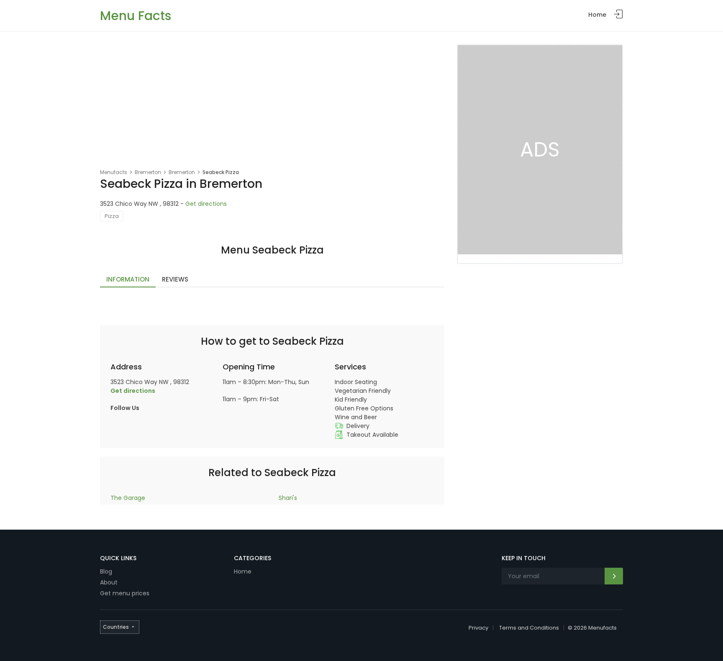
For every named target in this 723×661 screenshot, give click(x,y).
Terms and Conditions (529, 628)
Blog (106, 571)
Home (597, 14)
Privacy (478, 628)
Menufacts (113, 172)
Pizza (112, 216)
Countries (116, 626)
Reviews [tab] (175, 279)
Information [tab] (127, 279)
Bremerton (148, 172)
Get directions (206, 204)
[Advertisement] (272, 107)
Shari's (288, 498)
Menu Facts (135, 16)
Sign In (618, 14)
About (109, 582)
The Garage (127, 498)
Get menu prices (124, 593)
